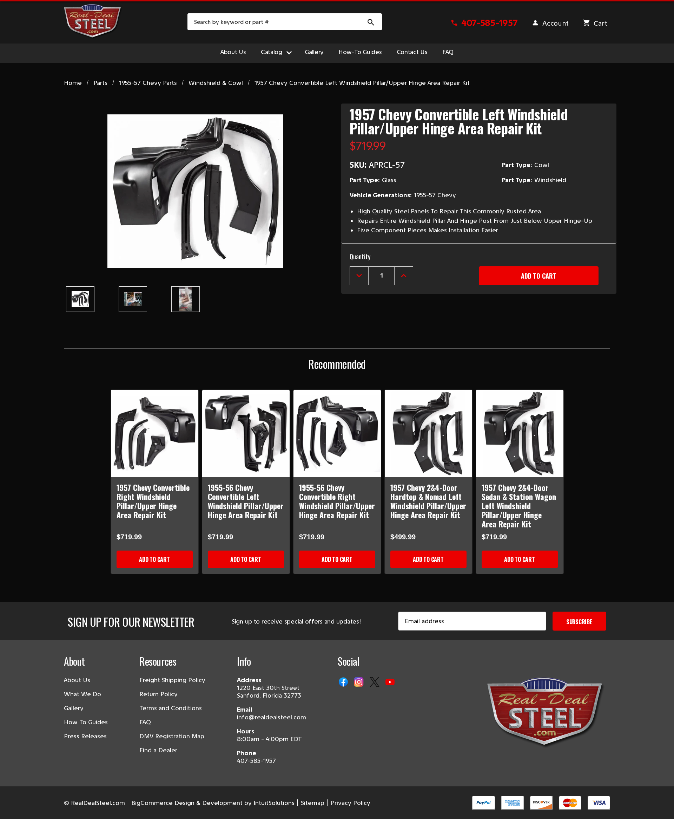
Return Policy (158, 694)
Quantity (360, 256)
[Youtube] (390, 682)
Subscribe (579, 622)
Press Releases (85, 736)
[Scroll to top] (14, 805)
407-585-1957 (256, 761)
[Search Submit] (371, 21)
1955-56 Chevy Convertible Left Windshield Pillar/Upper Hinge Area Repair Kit (246, 501)
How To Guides (86, 722)
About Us (233, 52)
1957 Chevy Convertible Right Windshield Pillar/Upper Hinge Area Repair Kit (153, 501)
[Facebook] (344, 682)
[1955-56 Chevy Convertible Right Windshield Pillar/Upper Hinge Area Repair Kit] (337, 433)
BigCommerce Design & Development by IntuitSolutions (213, 803)
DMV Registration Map (171, 736)
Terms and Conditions (170, 708)
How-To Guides (360, 52)
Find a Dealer (158, 750)
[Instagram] (359, 682)
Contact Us (412, 52)
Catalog (271, 52)
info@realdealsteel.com (271, 717)
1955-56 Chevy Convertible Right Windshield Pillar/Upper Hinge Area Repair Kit (337, 501)
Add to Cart (154, 559)
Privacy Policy (350, 803)
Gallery (314, 52)
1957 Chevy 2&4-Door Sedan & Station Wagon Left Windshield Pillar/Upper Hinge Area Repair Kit (519, 505)
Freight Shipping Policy (172, 680)
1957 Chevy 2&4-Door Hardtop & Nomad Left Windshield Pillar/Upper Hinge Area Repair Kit (428, 501)
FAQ (448, 52)
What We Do (82, 694)
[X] (375, 682)
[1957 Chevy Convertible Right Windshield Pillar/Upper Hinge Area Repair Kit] (154, 433)
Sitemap (312, 803)
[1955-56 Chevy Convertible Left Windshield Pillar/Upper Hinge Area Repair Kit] (246, 433)
